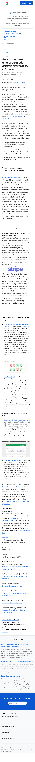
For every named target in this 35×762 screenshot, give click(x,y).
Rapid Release (6, 74)
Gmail (13, 72)
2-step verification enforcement (13, 586)
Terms (10, 751)
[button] (17, 727)
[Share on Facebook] (12, 79)
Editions (5, 538)
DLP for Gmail (25, 326)
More (6, 39)
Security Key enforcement (11, 178)
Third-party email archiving (12, 460)
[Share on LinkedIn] (8, 79)
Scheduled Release (16, 74)
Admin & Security (10, 36)
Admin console (6, 72)
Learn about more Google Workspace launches (17, 661)
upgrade (14, 518)
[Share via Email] (4, 79)
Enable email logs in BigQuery (12, 603)
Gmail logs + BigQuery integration (15, 420)
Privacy (6, 751)
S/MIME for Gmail (9, 377)
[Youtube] (4, 714)
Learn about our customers (10, 676)
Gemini (7, 35)
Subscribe (26, 3)
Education (8, 38)
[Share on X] (16, 79)
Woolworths (6, 119)
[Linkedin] (12, 714)
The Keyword (20, 82)
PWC (22, 116)
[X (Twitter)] (8, 714)
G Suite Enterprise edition (11, 487)
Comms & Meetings (11, 32)
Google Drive (19, 72)
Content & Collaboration (12, 33)
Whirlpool (16, 116)
